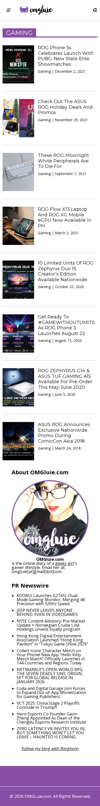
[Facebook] (23, 776)
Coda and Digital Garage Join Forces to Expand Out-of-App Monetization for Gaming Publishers (51, 692)
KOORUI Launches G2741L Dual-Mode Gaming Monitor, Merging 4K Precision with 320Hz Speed (51, 599)
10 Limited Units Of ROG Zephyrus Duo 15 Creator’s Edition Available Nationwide (66, 271)
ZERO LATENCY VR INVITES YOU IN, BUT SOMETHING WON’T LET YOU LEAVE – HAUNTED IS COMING (51, 733)
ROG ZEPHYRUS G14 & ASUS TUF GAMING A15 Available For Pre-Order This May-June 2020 (65, 379)
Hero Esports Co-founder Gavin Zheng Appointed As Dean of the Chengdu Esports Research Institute (51, 718)
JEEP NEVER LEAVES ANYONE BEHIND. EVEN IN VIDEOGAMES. (47, 612)
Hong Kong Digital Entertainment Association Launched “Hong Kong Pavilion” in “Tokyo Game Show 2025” (52, 640)
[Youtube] (55, 776)
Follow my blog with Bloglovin (50, 748)
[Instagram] (44, 776)
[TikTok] (65, 776)
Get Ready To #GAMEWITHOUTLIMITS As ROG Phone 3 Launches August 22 (66, 325)
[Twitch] (76, 776)
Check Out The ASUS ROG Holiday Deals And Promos (65, 107)
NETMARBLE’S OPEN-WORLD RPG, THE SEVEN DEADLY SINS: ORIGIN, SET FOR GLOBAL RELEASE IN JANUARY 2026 (50, 676)
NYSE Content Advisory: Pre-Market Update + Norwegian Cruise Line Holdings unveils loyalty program (51, 625)
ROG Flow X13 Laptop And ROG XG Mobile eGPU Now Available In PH (64, 217)
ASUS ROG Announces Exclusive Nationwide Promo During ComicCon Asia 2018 (64, 433)
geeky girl (64, 563)
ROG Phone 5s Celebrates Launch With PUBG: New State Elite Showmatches (66, 56)
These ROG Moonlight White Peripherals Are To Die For (63, 161)
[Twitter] (34, 776)
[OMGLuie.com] (36, 10)
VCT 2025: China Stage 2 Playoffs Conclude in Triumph (48, 705)
